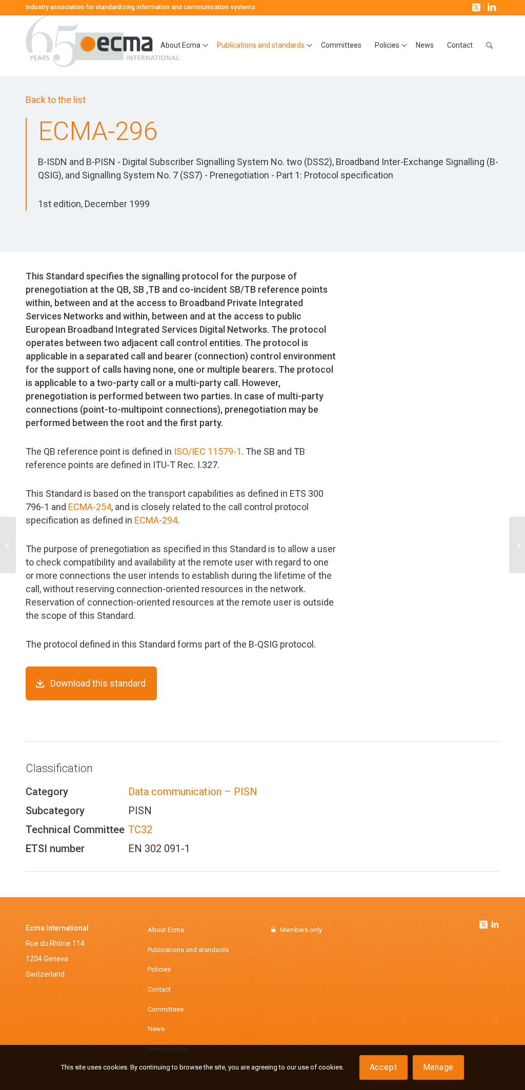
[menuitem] (182, 45)
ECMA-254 (89, 506)
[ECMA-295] (8, 545)
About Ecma (166, 930)
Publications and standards (188, 950)
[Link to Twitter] (484, 922)
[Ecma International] (102, 45)
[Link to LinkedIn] (490, 6)
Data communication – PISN (192, 791)
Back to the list (56, 99)
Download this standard (98, 683)
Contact (159, 989)
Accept (383, 1067)
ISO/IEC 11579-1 (207, 451)
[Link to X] (475, 6)
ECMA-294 (155, 520)
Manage (438, 1067)
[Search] (489, 45)
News (156, 1029)
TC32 (140, 829)
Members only (301, 930)
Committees (166, 1009)
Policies (159, 969)
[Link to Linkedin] (495, 925)
